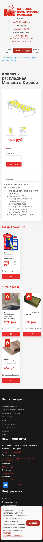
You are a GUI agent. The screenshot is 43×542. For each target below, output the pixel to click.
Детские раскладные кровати (19, 58)
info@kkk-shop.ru (8, 473)
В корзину (13, 164)
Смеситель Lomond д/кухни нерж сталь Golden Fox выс (10, 316)
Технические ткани (8, 428)
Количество (10, 153)
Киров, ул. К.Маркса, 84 (11, 452)
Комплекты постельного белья (13, 410)
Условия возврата (9, 506)
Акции (4, 435)
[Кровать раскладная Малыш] (21, 108)
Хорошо (33, 523)
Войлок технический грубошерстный (10, 361)
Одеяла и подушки (8, 417)
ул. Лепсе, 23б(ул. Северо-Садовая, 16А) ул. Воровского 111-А (18, 459)
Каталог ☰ (7, 50)
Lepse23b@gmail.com (20, 22)
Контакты (6, 498)
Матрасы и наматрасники (11, 413)
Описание (9, 179)
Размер (10, 149)
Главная (5, 58)
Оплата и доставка (9, 502)
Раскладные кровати (9, 424)
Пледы (4, 420)
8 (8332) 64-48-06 (9, 479)
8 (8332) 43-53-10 (21, 29)
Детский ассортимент (9, 406)
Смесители (6, 431)
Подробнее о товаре (10, 271)
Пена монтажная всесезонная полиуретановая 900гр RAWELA (10, 256)
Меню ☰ (36, 50)
